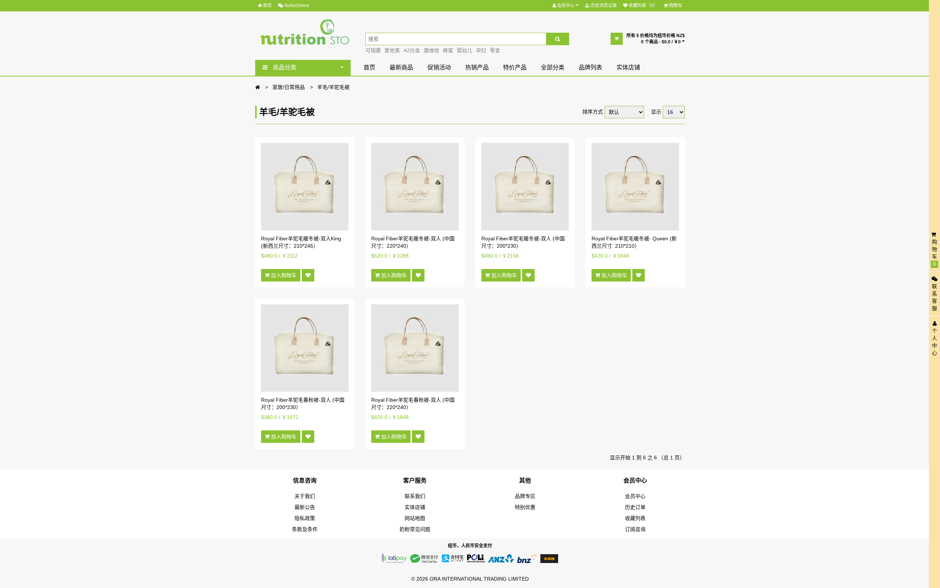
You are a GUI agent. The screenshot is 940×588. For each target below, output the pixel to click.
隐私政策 (304, 518)
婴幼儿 (464, 50)
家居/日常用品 (288, 87)
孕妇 (481, 50)
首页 (267, 5)
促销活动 (439, 67)
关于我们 (304, 496)
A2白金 (412, 50)
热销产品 (477, 67)
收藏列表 (635, 518)
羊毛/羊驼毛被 (333, 87)
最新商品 (401, 67)
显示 (656, 112)
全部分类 (552, 67)
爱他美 (392, 50)
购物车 (675, 5)
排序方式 (592, 112)
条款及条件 (305, 529)
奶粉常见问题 (415, 529)
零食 (495, 50)
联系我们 (415, 496)
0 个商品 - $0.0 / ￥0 (661, 41)
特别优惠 (525, 507)
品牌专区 (525, 496)
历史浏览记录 (603, 5)
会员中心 (566, 5)
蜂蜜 (448, 50)
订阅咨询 (635, 529)
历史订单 (635, 507)
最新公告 (304, 507)
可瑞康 (373, 50)
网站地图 (415, 518)
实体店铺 (628, 67)
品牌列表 (590, 67)
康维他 (431, 50)
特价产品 (515, 67)
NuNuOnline (296, 5)
